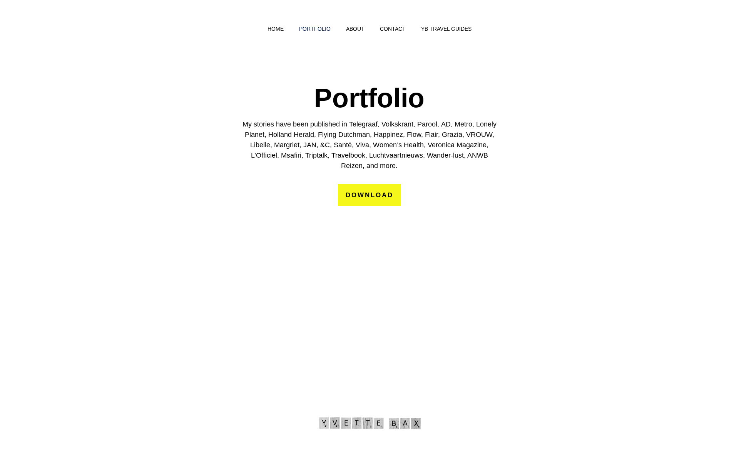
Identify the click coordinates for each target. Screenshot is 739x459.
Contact (393, 29)
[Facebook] (358, 395)
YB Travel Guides (446, 29)
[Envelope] (334, 395)
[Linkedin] (404, 395)
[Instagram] (381, 395)
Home (276, 29)
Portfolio (315, 29)
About (355, 29)
